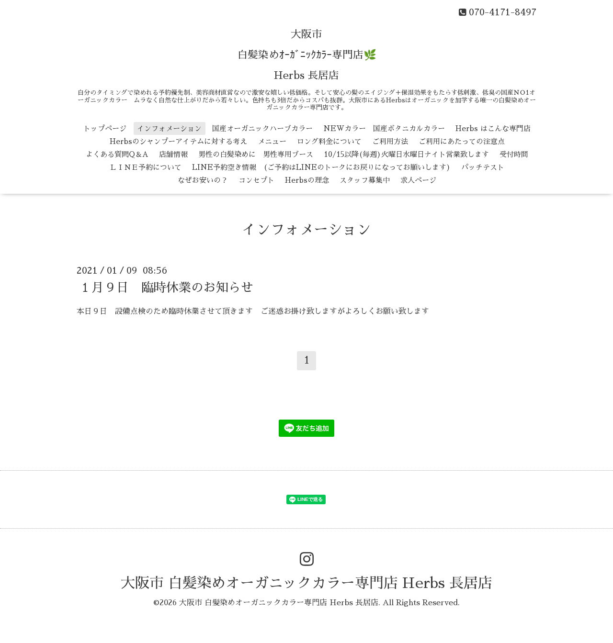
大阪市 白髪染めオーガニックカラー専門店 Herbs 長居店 (306, 583)
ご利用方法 (390, 141)
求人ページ (418, 180)
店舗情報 (173, 154)
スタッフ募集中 (365, 180)
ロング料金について (329, 141)
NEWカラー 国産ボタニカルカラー (384, 128)
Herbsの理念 (307, 180)
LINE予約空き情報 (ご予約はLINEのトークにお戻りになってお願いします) (321, 167)
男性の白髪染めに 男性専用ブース (255, 154)
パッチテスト (482, 167)
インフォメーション (169, 128)
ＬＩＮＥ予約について (146, 167)
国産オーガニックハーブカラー (262, 128)
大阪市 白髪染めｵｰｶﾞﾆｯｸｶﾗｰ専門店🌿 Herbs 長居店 (306, 55)
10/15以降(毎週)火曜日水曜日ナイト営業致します (406, 154)
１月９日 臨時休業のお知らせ (166, 287)
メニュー (272, 141)
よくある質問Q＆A (117, 154)
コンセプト (256, 180)
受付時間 (513, 154)
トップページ (104, 128)
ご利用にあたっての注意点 (462, 141)
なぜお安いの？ (203, 180)
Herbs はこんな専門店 (493, 128)
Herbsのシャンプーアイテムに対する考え (178, 141)
